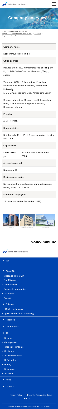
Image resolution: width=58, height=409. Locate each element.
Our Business (10, 284)
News (8, 379)
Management (10, 342)
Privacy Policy (16, 395)
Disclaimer (9, 373)
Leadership (9, 293)
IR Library (9, 351)
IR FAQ (7, 364)
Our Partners (12, 326)
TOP (8, 260)
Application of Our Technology (19, 313)
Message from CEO (14, 275)
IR (7, 333)
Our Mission (10, 280)
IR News (8, 338)
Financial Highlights (14, 347)
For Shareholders (13, 355)
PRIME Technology (13, 309)
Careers (10, 386)
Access (7, 298)
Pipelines (10, 319)
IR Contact (9, 369)
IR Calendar (10, 360)
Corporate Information (15, 289)
